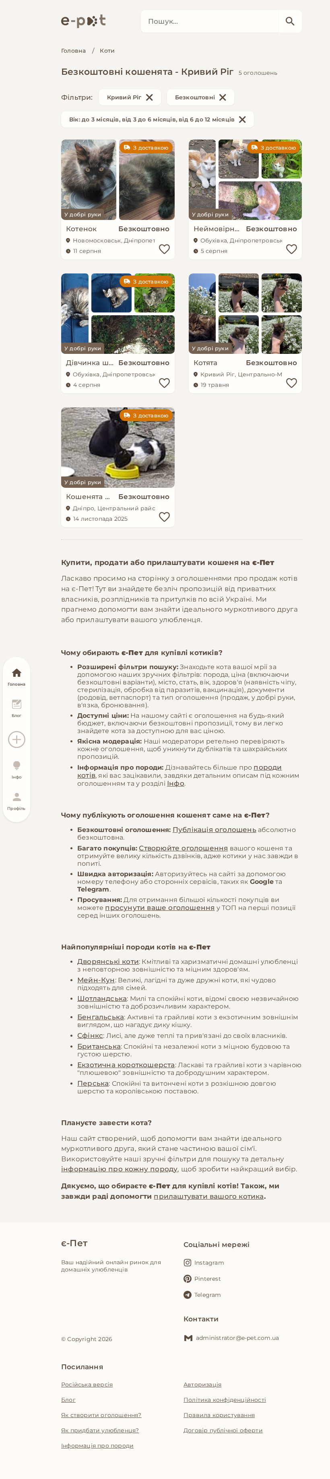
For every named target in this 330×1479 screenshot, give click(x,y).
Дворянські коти (108, 961)
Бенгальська (100, 1017)
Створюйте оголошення (183, 848)
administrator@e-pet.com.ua (237, 1337)
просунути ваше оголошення (159, 908)
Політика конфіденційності (225, 1399)
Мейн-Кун (96, 980)
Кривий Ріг (124, 97)
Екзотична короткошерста (126, 1065)
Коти (107, 50)
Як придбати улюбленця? (100, 1430)
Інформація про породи (97, 1445)
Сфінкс (90, 1035)
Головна (73, 50)
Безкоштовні (195, 97)
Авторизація (202, 1384)
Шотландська (102, 998)
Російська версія (87, 1384)
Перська (93, 1083)
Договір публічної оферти (223, 1430)
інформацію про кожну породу (119, 1169)
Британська (99, 1046)
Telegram (207, 1294)
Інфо (175, 783)
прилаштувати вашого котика (209, 1196)
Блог (68, 1399)
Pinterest (207, 1278)
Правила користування (219, 1415)
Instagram (209, 1262)
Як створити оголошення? (101, 1415)
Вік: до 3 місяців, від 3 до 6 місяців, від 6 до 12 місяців (152, 119)
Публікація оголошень (214, 830)
